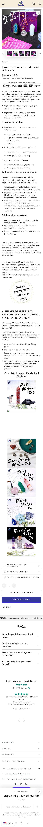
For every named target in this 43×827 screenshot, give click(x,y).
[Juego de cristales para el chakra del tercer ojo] (21, 555)
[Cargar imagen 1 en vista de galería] (9, 53)
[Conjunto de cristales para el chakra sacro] (21, 411)
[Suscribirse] (39, 768)
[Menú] (3, 4)
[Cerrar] (39, 791)
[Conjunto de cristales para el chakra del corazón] (21, 496)
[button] (34, 4)
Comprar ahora (21, 599)
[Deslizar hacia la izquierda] (2, 53)
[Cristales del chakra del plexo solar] (21, 467)
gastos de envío (8, 78)
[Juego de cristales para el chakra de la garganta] (21, 526)
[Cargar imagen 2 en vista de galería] (15, 53)
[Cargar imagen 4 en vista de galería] (27, 53)
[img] (21, 684)
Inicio (4, 61)
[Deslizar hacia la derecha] (40, 53)
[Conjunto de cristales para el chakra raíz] (21, 408)
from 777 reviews (20, 688)
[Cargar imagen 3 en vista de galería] (21, 53)
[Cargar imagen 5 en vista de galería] (33, 53)
